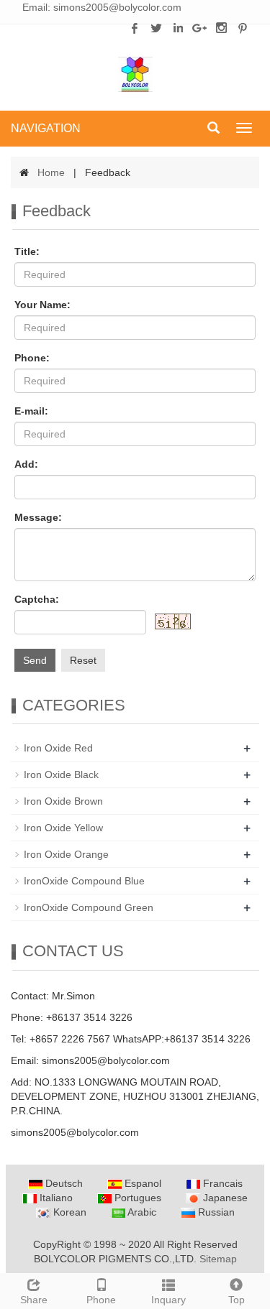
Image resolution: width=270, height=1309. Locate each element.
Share (34, 1299)
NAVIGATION (46, 128)
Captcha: (36, 599)
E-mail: (31, 411)
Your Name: (42, 304)
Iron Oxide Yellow (63, 827)
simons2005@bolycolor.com (117, 7)
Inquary (168, 1299)
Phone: (32, 358)
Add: (26, 464)
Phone (101, 1299)
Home (51, 172)
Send (35, 660)
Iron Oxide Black (61, 774)
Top (236, 1299)
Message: (38, 517)
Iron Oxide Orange (66, 854)
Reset (83, 660)
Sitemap (218, 1258)
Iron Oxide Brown (63, 801)
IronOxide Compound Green (88, 907)
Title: (27, 251)
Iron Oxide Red (58, 748)
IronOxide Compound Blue (84, 881)
